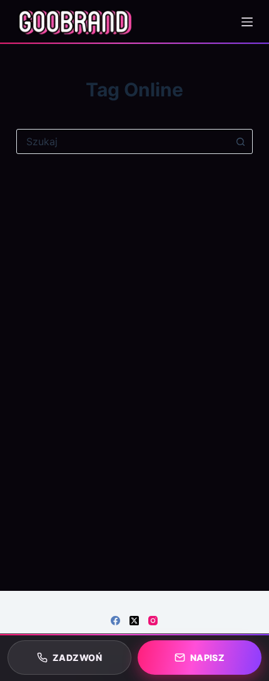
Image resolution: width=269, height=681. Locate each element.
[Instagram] (153, 620)
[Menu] (247, 22)
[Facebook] (115, 620)
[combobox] (122, 141)
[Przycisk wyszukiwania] (240, 141)
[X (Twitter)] (134, 620)
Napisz (207, 657)
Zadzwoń (77, 657)
